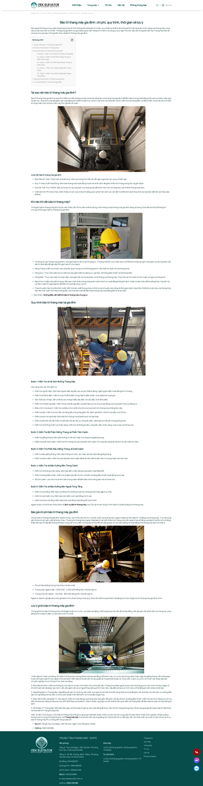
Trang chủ (34, 13)
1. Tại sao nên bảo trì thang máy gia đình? (47, 45)
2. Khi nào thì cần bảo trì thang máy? (45, 48)
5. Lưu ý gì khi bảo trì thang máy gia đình (47, 82)
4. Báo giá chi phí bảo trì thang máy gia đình (48, 79)
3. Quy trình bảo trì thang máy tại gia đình (47, 51)
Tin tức (43, 13)
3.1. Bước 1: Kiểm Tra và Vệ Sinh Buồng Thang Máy (55, 54)
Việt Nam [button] (168, 5)
